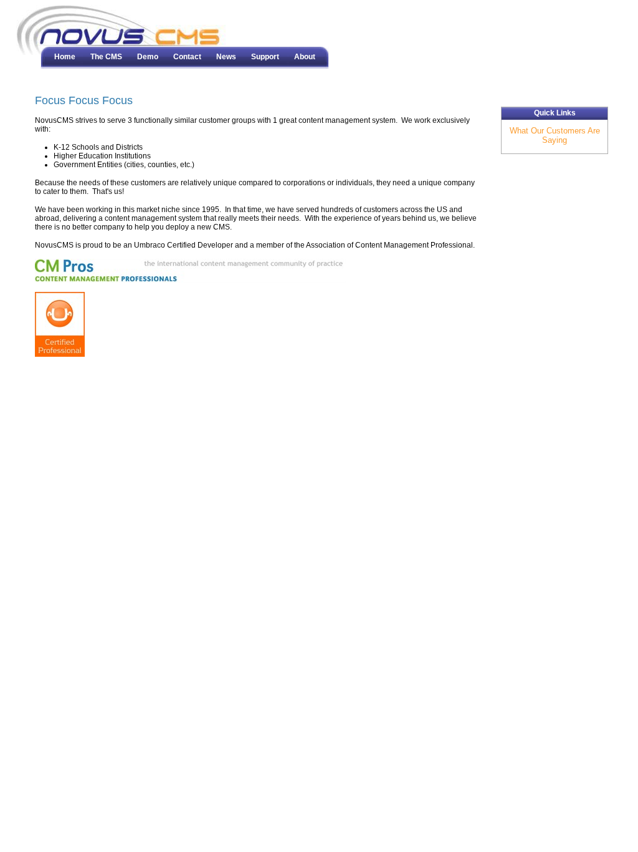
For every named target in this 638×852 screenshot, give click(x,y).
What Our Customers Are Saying (555, 135)
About (304, 56)
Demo (147, 56)
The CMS (106, 56)
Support (265, 56)
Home (64, 56)
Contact (187, 56)
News (226, 56)
